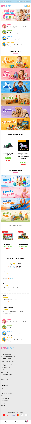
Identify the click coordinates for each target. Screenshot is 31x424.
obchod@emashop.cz (24, 1)
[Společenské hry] (15, 124)
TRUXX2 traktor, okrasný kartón (8, 154)
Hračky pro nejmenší (6, 365)
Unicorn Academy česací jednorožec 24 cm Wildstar (23, 156)
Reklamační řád (5, 398)
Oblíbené (15, 423)
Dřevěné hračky (5, 372)
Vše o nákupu (4, 400)
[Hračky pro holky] (15, 74)
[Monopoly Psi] (7, 236)
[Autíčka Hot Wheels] (15, 204)
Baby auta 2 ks (23, 244)
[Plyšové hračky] (15, 112)
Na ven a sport (5, 377)
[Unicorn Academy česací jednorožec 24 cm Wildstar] (23, 145)
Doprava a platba (6, 391)
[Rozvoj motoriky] (15, 181)
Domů (5, 423)
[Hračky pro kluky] (15, 87)
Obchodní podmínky (6, 393)
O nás (2, 388)
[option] (8, 153)
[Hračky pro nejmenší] (15, 62)
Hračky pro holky (5, 367)
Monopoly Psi (8, 244)
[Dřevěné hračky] (15, 99)
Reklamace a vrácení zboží (8, 396)
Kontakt (3, 405)
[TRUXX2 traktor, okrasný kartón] (7, 145)
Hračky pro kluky (5, 369)
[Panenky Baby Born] (15, 192)
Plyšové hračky (5, 379)
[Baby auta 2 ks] (23, 236)
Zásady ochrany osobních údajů (9, 403)
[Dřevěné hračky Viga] (15, 216)
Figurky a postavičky (6, 374)
